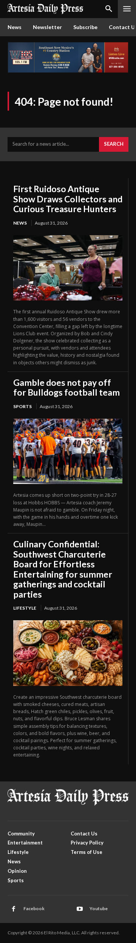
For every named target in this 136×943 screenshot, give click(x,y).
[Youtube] (80, 909)
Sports (22, 406)
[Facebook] (14, 909)
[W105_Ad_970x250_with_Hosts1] (68, 71)
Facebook (34, 908)
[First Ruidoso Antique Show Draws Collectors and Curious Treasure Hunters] (67, 267)
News (20, 223)
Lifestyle (24, 608)
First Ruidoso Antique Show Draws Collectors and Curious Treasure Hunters (67, 198)
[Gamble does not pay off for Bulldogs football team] (67, 451)
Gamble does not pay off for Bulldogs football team (66, 387)
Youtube (99, 908)
